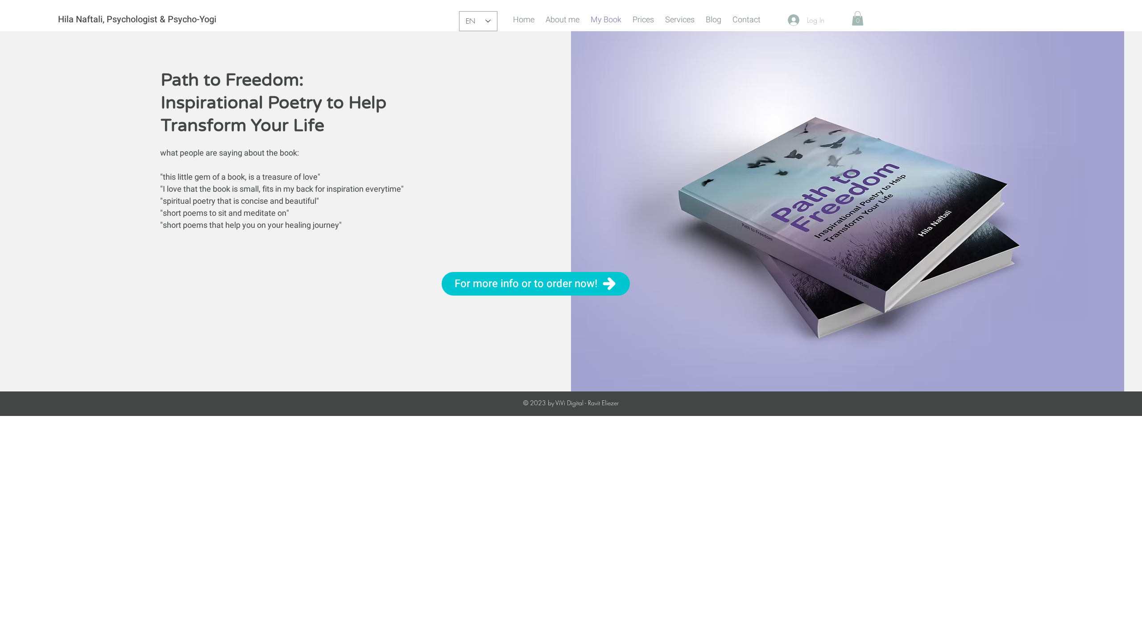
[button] (858, 18)
